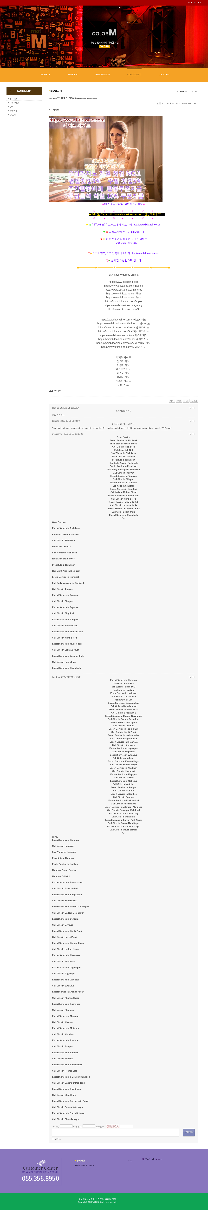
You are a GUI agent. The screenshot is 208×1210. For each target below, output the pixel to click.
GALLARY (14, 115)
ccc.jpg (57, 390)
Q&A (11, 107)
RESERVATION (102, 74)
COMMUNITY (134, 74)
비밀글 (58, 1139)
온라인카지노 (58, 415)
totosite (157, 428)
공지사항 (13, 98)
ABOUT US (45, 74)
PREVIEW (73, 74)
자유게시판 (14, 103)
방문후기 (13, 111)
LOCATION (164, 74)
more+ (130, 1161)
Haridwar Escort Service (123, 696)
